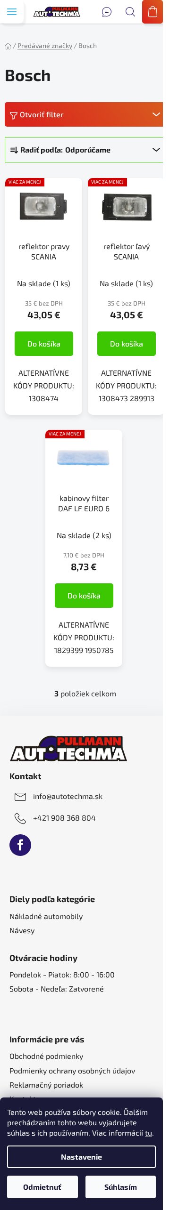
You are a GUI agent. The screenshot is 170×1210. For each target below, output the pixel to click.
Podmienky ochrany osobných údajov (72, 1070)
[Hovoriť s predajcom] (107, 12)
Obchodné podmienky (46, 1055)
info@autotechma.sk (67, 795)
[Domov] (8, 45)
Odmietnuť (42, 1186)
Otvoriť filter (42, 114)
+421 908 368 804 (64, 817)
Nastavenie (81, 1156)
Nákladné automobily (46, 916)
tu (148, 1132)
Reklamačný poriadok (46, 1084)
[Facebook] (20, 845)
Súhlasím (120, 1186)
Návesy (21, 930)
